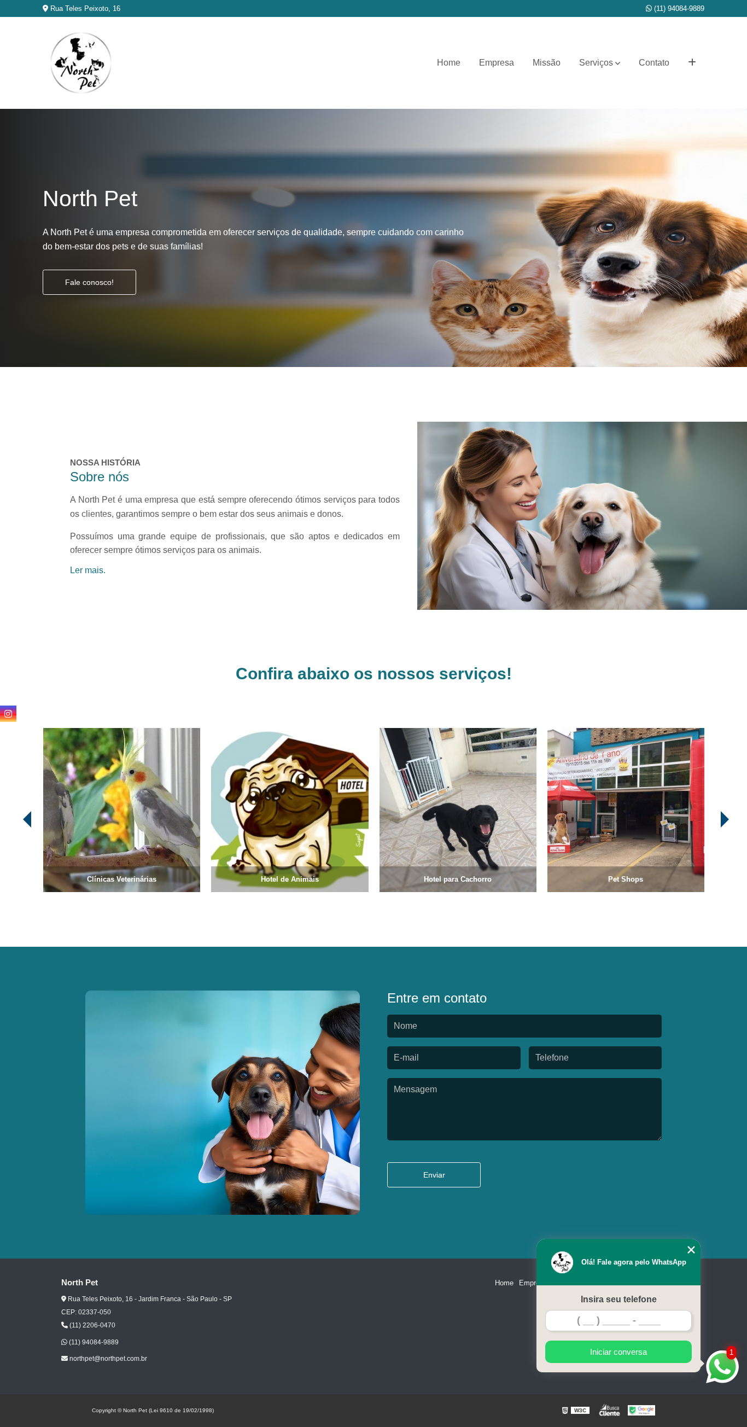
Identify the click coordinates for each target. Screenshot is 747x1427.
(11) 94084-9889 (678, 8)
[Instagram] (8, 714)
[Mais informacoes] (692, 63)
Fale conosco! (89, 282)
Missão (547, 62)
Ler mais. (88, 570)
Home (448, 62)
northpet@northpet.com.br (107, 1358)
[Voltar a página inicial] (81, 63)
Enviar (434, 1174)
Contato (654, 62)
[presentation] (12, 861)
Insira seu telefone (619, 1299)
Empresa (496, 62)
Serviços (596, 62)
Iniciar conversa (618, 1351)
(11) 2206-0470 (91, 1325)
